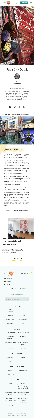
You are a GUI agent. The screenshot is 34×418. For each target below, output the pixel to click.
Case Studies (23, 370)
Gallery (10, 370)
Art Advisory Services (10, 311)
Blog (10, 383)
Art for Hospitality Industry (23, 343)
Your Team (10, 323)
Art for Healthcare (23, 336)
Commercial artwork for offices (23, 393)
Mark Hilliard (17, 83)
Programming (23, 320)
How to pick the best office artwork (10, 399)
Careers (23, 323)
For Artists (10, 348)
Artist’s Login (23, 348)
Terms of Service (21, 415)
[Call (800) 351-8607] (17, 2)
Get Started (24, 2)
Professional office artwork (10, 393)
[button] (31, 2)
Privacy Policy (11, 415)
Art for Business (10, 333)
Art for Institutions (10, 342)
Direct (10, 361)
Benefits (10, 316)
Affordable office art (10, 406)
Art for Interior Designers (10, 337)
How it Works (10, 320)
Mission (23, 310)
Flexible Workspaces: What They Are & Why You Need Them (23, 386)
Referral (23, 357)
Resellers (10, 357)
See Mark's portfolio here (17, 210)
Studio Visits (10, 374)
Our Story (23, 316)
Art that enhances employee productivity (23, 400)
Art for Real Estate (23, 333)
